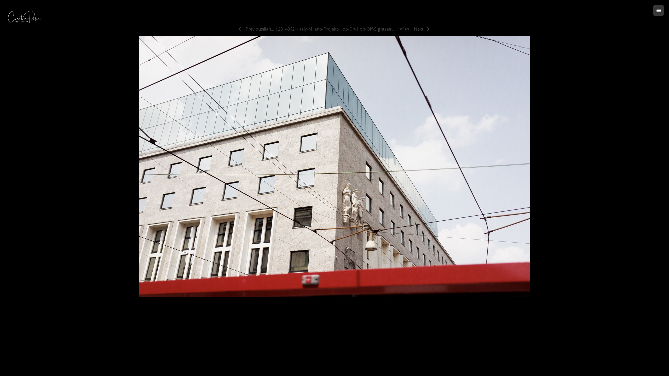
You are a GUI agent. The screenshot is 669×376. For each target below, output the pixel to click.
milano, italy (268, 29)
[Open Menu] (658, 10)
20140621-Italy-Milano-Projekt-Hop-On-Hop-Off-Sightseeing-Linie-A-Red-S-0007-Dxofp (336, 29)
